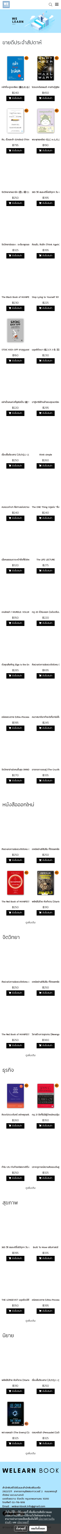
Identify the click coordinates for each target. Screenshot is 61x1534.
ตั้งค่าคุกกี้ (21, 1528)
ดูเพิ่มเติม (31, 922)
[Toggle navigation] (56, 4)
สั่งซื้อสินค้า (16, 98)
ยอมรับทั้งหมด (38, 1528)
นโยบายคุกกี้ (23, 1522)
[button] (49, 4)
